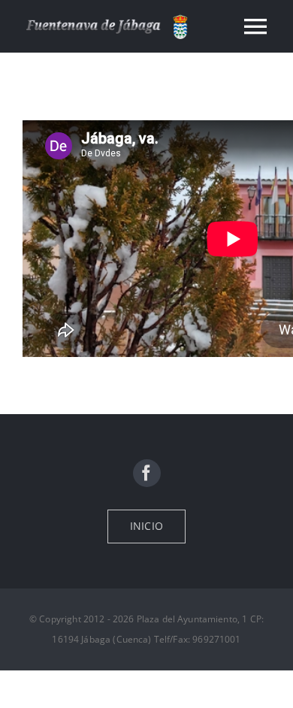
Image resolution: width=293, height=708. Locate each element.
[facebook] (147, 473)
